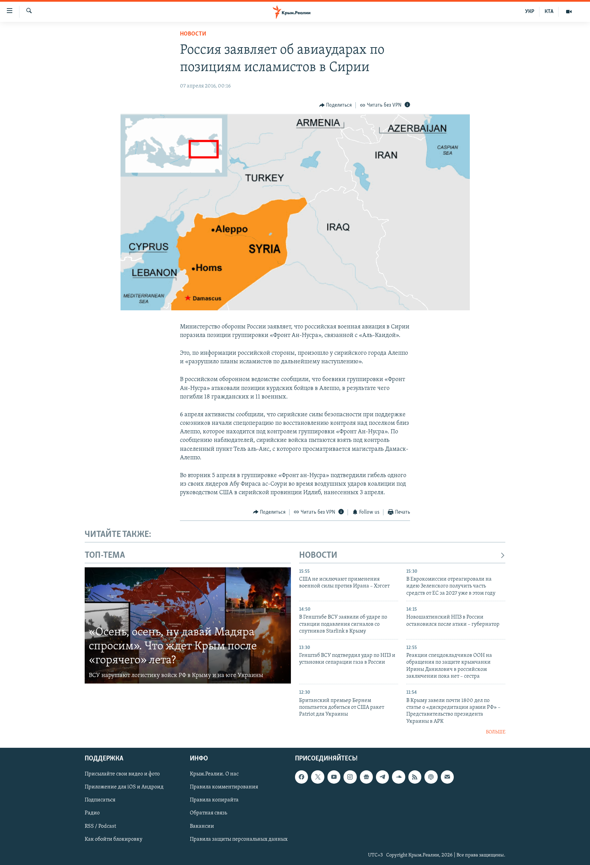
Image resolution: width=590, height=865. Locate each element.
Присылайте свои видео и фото (122, 774)
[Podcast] (430, 776)
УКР (529, 11)
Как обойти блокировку (113, 839)
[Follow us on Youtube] (333, 776)
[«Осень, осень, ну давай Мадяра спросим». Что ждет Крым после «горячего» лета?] (188, 625)
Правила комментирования (224, 787)
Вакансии (202, 826)
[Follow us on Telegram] (382, 776)
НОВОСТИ (318, 555)
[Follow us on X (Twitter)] (317, 776)
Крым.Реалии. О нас (214, 774)
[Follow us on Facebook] (301, 776)
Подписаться (100, 800)
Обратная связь (208, 813)
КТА (549, 11)
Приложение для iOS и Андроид (124, 787)
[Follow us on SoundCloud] (398, 776)
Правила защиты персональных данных (238, 839)
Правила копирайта (214, 800)
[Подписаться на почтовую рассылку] (447, 776)
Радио (92, 813)
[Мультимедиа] (569, 11)
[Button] (335, 105)
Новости (193, 34)
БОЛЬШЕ (495, 732)
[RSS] (414, 776)
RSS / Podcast (100, 826)
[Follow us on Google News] (366, 776)
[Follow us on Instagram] (349, 776)
